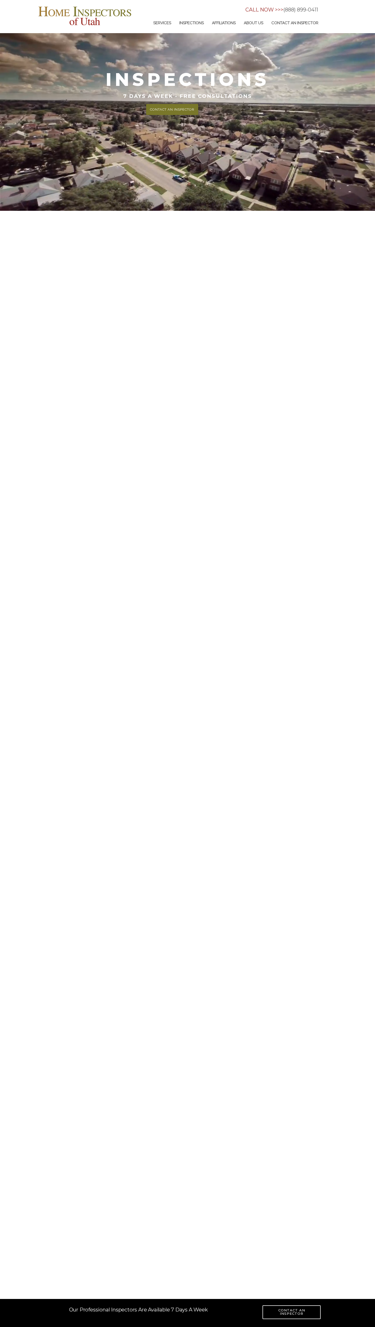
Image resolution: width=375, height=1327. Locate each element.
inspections (191, 23)
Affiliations (224, 23)
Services (162, 23)
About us (253, 23)
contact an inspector (294, 23)
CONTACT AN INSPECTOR (291, 1312)
